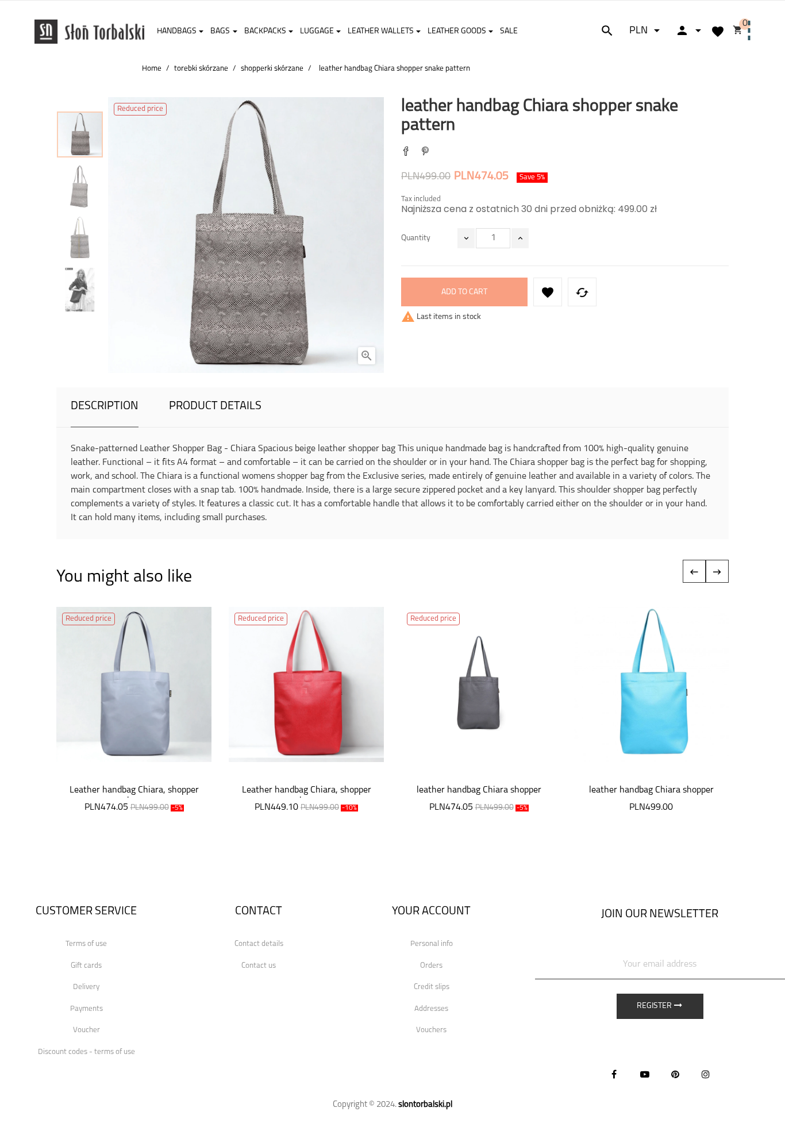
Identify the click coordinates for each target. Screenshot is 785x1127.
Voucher (86, 1030)
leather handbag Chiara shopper (479, 790)
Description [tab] (104, 406)
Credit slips (431, 987)
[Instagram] (705, 1074)
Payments (86, 1009)
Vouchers (431, 1030)
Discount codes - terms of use (86, 1052)
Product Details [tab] (215, 406)
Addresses (431, 1009)
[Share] (405, 153)
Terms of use (86, 944)
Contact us (258, 966)
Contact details (258, 944)
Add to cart (464, 292)
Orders (431, 966)
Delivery (86, 987)
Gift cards (86, 966)
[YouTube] (644, 1074)
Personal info (431, 944)
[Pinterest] (425, 153)
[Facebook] (614, 1074)
